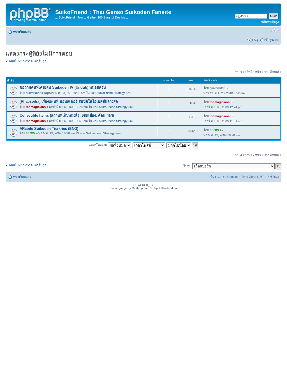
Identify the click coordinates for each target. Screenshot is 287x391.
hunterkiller (33, 93)
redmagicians (36, 107)
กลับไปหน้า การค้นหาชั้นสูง (27, 61)
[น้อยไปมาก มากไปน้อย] (182, 145)
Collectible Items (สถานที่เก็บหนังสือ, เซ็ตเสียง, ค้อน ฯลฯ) (67, 115)
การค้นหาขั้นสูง (268, 22)
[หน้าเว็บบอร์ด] (31, 14)
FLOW (30, 133)
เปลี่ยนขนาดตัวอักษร (274, 30)
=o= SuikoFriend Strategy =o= (111, 93)
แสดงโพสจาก (98, 145)
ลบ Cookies (231, 176)
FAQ (255, 40)
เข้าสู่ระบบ (271, 40)
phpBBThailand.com (166, 188)
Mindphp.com (140, 188)
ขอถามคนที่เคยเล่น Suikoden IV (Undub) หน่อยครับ (63, 87)
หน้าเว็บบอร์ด (22, 32)
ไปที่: (187, 166)
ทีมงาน (215, 176)
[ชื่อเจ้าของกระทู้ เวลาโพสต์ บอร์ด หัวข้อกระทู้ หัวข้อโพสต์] (149, 145)
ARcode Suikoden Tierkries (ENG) (49, 129)
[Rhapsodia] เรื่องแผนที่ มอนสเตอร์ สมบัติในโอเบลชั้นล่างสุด (69, 101)
